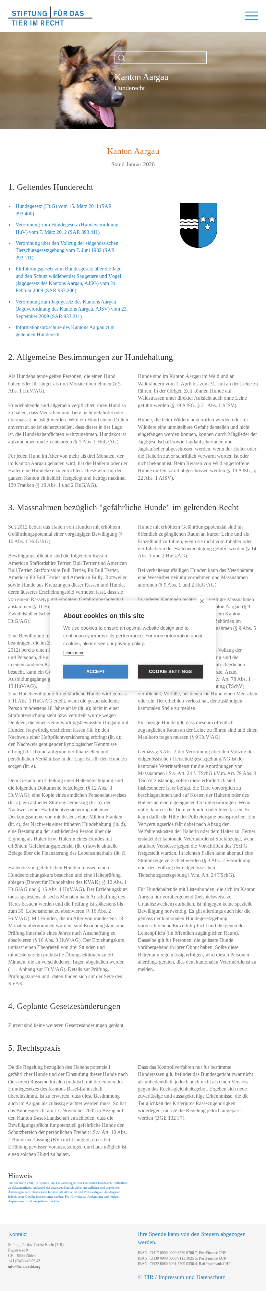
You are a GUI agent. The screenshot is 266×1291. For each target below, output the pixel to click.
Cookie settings (170, 671)
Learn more (73, 652)
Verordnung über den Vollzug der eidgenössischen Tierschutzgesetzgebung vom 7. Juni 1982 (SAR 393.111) (67, 250)
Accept (95, 671)
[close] (201, 600)
